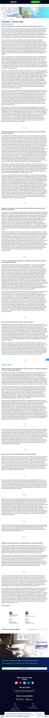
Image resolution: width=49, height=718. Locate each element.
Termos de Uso (14, 700)
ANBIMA (32, 678)
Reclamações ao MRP (16, 682)
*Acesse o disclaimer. (12, 707)
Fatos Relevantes (34, 696)
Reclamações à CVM (32, 680)
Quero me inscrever (25, 642)
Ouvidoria (34, 693)
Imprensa (14, 696)
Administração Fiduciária (34, 698)
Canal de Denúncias (14, 702)
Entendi (40, 715)
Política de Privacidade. (23, 716)
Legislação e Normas (34, 700)
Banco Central (16, 680)
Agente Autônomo (14, 693)
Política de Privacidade (14, 698)
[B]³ (16, 676)
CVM (16, 678)
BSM (32, 676)
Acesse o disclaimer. (5, 579)
